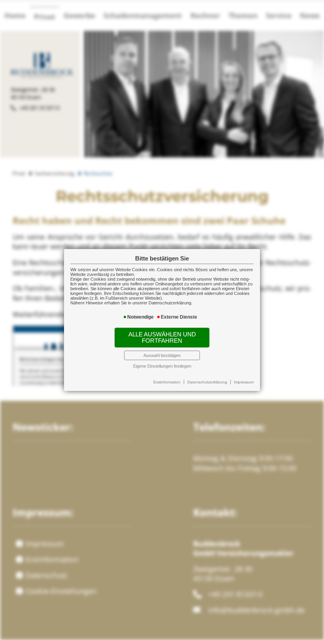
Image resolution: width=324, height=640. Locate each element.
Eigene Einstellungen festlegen (162, 366)
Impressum (244, 382)
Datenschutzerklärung (207, 382)
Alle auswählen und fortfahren (162, 337)
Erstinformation (167, 382)
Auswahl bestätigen (162, 355)
